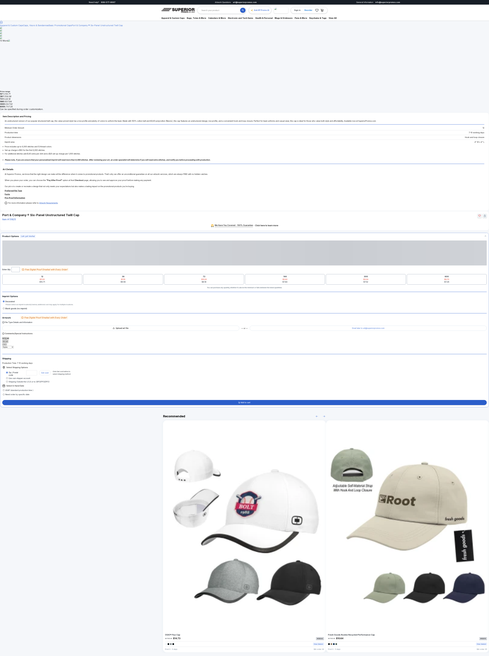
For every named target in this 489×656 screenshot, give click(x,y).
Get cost (45, 373)
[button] (244, 236)
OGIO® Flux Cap (172, 635)
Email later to (368, 328)
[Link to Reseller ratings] (281, 10)
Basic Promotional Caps (60, 25)
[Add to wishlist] (479, 216)
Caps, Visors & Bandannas (36, 25)
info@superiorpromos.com (387, 2)
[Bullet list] (3, 341)
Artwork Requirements (48, 203)
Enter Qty (6, 269)
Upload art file (122, 328)
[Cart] (322, 10)
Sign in (297, 10)
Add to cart (245, 402)
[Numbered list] (6, 341)
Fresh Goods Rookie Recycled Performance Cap (351, 635)
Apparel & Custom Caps (11, 25)
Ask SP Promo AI (261, 10)
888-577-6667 (108, 2)
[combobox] (220, 10)
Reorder (308, 10)
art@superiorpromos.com (245, 2)
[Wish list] (316, 10)
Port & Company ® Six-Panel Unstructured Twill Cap (97, 25)
